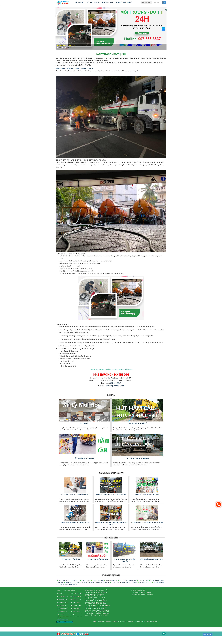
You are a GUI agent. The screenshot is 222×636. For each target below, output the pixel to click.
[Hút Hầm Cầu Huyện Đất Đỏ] (137, 410)
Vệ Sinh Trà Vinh (75, 602)
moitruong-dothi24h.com (115, 385)
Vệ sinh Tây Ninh (75, 608)
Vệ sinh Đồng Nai (62, 599)
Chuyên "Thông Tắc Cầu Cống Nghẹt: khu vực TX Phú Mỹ (111, 523)
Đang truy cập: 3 (69, 621)
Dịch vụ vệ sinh (120, 2)
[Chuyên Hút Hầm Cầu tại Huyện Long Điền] (124, 549)
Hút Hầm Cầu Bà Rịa (145, 582)
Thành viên (61, 615)
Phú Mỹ (91, 582)
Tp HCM (96, 2)
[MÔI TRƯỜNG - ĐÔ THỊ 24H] (62, 2)
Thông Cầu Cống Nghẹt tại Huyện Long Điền (111, 494)
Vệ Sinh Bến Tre (62, 605)
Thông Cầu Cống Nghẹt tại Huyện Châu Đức (75, 494)
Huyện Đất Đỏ (70, 582)
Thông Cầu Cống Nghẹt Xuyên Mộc (147, 494)
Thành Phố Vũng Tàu (112, 580)
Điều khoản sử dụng (152, 621)
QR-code (60, 621)
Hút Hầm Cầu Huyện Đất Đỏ (138, 423)
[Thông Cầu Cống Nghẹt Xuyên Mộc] (146, 485)
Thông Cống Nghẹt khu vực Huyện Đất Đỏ (75, 522)
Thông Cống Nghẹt (81, 582)
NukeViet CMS (129, 621)
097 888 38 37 (115, 383)
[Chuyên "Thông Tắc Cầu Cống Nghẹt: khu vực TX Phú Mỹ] (110, 513)
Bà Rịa (135, 582)
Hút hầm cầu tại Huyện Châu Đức (138, 458)
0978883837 (68, 633)
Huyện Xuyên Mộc (98, 580)
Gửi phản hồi (208, 634)
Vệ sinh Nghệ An (62, 608)
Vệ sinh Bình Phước (76, 599)
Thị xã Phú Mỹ (86, 580)
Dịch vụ (111, 394)
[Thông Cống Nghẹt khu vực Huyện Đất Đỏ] (75, 513)
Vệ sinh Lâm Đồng (62, 602)
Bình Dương (104, 2)
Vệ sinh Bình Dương (76, 596)
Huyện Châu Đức (131, 580)
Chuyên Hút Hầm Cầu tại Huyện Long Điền (124, 560)
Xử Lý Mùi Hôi (84, 423)
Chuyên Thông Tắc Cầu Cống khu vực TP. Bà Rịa (147, 522)
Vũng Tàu (64, 584)
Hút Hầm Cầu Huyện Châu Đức (84, 458)
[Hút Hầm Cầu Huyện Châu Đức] (84, 445)
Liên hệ (129, 2)
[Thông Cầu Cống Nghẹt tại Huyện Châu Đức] (75, 485)
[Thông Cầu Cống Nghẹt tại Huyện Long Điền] (110, 485)
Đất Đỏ (122, 580)
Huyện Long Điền (144, 580)
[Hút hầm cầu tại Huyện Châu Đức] (137, 445)
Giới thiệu (89, 2)
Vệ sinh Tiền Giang (76, 605)
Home (59, 618)
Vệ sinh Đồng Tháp (76, 611)
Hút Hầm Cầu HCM (63, 596)
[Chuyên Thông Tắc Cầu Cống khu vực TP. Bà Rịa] (146, 513)
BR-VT (112, 2)
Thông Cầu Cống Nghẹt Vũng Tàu (121, 582)
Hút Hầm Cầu (111, 537)
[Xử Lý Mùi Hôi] (84, 410)
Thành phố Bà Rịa (74, 580)
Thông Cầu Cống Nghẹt (111, 473)
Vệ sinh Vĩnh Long (62, 611)
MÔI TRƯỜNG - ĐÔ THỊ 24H (112, 621)
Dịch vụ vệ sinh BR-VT (76, 593)
